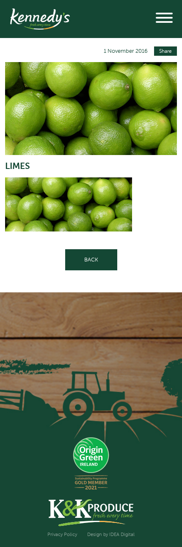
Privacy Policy (62, 534)
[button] (164, 19)
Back (91, 259)
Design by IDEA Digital (111, 534)
